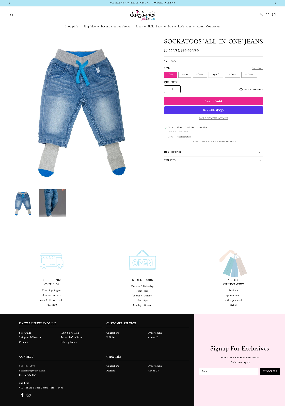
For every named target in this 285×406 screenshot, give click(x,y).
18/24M (232, 74)
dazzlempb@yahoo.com (32, 370)
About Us (153, 337)
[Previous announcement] (9, 3)
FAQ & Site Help (70, 332)
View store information (179, 136)
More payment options (213, 118)
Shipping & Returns (30, 337)
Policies (110, 337)
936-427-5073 (27, 366)
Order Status (155, 332)
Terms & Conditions (72, 337)
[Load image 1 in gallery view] (23, 203)
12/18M (217, 75)
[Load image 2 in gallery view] (52, 203)
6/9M (185, 74)
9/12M (199, 74)
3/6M (170, 74)
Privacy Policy (69, 342)
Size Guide (25, 332)
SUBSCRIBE (270, 371)
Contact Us (112, 332)
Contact (23, 342)
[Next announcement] (275, 3)
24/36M (249, 74)
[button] (12, 15)
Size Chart (257, 68)
